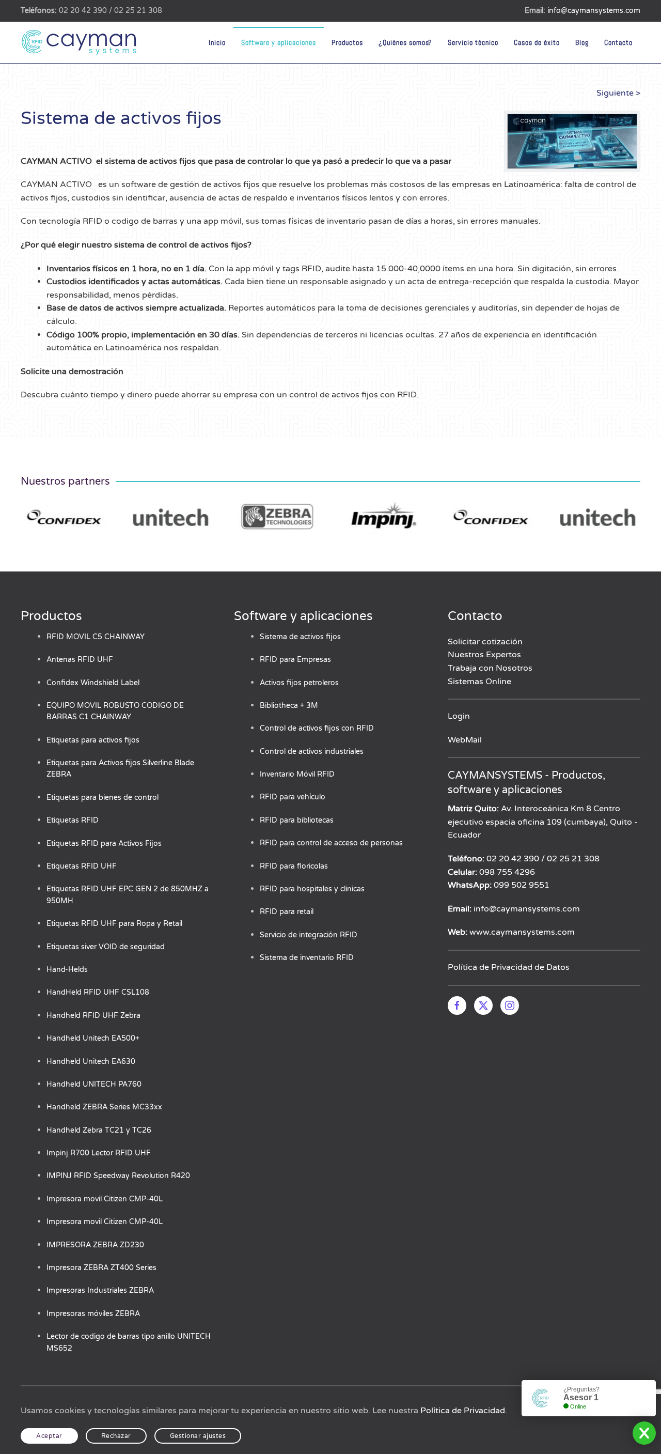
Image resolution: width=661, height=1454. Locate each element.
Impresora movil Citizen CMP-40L (104, 1199)
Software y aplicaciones (278, 42)
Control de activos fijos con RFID (317, 728)
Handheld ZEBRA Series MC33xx (104, 1107)
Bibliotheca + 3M (289, 705)
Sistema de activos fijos (300, 636)
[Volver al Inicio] (80, 42)
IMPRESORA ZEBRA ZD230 (95, 1245)
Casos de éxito (537, 42)
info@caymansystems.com (593, 10)
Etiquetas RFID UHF (81, 866)
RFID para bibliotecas (297, 820)
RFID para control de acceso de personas (331, 843)
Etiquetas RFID (72, 820)
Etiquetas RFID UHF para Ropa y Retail (114, 923)
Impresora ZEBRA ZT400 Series (101, 1267)
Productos (347, 42)
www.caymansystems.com (522, 932)
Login (459, 716)
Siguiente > (618, 93)
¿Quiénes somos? (405, 42)
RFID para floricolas (294, 866)
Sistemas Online (479, 681)
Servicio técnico (473, 42)
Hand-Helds (67, 969)
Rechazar (116, 1436)
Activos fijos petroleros (299, 682)
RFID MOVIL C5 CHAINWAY (95, 636)
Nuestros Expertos (484, 654)
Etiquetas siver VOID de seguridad (105, 946)
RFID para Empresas (295, 659)
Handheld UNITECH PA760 (93, 1084)
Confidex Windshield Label (92, 682)
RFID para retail (286, 911)
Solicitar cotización (485, 642)
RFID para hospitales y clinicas (312, 889)
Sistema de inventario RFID (307, 957)
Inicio (217, 42)
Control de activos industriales (312, 751)
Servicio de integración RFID (308, 935)
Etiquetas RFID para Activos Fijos (104, 843)
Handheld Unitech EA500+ (92, 1038)
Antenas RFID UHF (79, 659)
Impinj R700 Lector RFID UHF (98, 1153)
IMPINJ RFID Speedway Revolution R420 (118, 1175)
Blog (582, 42)
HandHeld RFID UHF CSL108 (97, 992)
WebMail (465, 740)
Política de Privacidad (462, 1410)
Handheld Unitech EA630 (90, 1061)
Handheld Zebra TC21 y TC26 (98, 1130)
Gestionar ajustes (198, 1436)
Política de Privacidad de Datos (509, 967)
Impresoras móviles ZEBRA (93, 1313)
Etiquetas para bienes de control (102, 797)
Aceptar (49, 1436)
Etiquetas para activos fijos (92, 740)
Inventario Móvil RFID (297, 774)
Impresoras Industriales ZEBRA (100, 1290)
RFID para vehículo (292, 797)
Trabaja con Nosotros (490, 668)
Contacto (618, 42)
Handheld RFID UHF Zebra (93, 1015)
